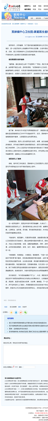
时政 (34, 9)
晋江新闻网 (15, 24)
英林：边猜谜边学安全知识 (18, 329)
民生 (39, 9)
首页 (32, 18)
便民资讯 (38, 18)
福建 (34, 6)
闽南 (39, 6)
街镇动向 (30, 24)
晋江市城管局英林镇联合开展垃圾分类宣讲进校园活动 (28, 323)
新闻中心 (23, 24)
